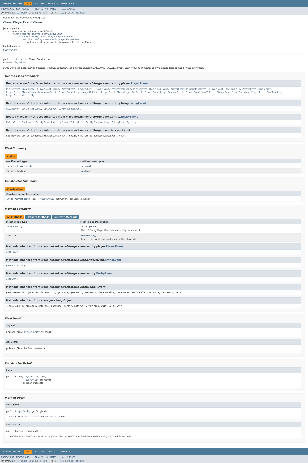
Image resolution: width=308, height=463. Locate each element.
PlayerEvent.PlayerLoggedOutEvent (121, 92)
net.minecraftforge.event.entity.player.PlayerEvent (51, 39)
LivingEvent (138, 103)
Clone (10, 199)
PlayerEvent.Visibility (20, 95)
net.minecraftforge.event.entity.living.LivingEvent (45, 36)
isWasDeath (87, 235)
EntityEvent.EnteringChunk (52, 122)
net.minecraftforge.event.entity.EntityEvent (37, 34)
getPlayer (12, 252)
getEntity (12, 279)
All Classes (68, 9)
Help (71, 3)
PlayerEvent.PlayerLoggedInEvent (79, 92)
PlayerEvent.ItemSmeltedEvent (188, 89)
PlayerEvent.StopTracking (266, 92)
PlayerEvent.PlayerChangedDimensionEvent (31, 92)
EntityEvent (129, 116)
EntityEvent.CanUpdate (19, 122)
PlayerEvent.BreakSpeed (20, 89)
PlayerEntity (24, 166)
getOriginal (88, 226)
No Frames (50, 9)
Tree (42, 3)
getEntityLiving (16, 265)
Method (42, 13)
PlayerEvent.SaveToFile (200, 92)
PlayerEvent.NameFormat (256, 89)
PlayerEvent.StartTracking (233, 92)
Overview (6, 3)
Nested (15, 13)
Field (24, 13)
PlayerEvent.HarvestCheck (76, 89)
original (86, 166)
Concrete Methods (65, 217)
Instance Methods (38, 217)
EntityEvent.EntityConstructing (89, 122)
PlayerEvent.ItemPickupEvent (150, 89)
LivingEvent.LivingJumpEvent (23, 108)
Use (36, 3)
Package (17, 3)
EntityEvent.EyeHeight (124, 122)
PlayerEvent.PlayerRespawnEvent (164, 92)
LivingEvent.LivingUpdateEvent (62, 108)
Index (64, 3)
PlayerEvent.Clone (48, 89)
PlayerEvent (10, 50)
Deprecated (53, 3)
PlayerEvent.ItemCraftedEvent (113, 89)
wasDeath (86, 171)
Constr (33, 13)
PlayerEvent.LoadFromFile (224, 89)
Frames (39, 9)
